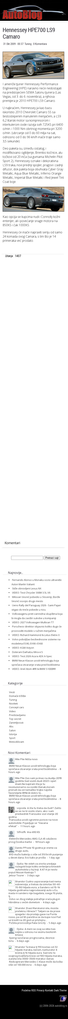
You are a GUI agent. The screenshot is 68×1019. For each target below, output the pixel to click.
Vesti (12, 692)
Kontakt (49, 990)
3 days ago (33, 875)
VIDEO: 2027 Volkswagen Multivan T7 (33, 622)
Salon (12, 730)
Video (12, 711)
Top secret (15, 719)
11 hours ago (27, 826)
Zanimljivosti (16, 722)
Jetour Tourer (16, 875)
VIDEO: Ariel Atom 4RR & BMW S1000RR (34, 669)
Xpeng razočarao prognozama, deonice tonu (31, 939)
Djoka (20, 863)
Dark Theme (60, 990)
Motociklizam (16, 741)
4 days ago (49, 902)
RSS (33, 990)
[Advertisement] (33, 302)
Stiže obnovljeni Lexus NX (26, 588)
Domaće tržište (17, 696)
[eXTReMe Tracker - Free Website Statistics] (63, 1001)
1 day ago (54, 857)
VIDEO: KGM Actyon (23, 647)
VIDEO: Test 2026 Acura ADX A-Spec (32, 656)
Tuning (28, 43)
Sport (12, 738)
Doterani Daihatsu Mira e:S (27, 652)
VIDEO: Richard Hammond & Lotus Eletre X (36, 635)
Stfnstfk (21, 832)
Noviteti (13, 703)
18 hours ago (42, 842)
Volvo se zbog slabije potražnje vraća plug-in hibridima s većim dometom (34, 900)
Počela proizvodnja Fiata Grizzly (27, 923)
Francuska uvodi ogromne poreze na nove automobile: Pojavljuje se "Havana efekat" (33, 823)
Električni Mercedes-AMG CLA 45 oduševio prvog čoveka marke (32, 840)
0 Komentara (40, 43)
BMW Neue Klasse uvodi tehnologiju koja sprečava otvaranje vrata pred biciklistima (32, 767)
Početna (26, 990)
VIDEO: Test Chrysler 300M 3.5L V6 (31, 592)
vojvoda (21, 808)
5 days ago (55, 923)
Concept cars (16, 707)
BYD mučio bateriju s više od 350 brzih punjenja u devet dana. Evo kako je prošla (35, 856)
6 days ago (23, 941)
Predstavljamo (17, 715)
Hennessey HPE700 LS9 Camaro (29, 33)
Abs (11, 726)
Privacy (40, 990)
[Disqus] (33, 387)
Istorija (13, 734)
